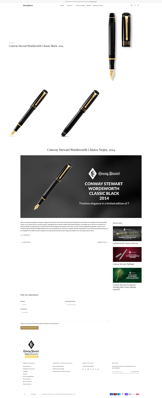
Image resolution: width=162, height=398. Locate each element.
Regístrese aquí (93, 1)
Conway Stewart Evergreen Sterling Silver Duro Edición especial (124, 287)
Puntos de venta (27, 384)
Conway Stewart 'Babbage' (123, 264)
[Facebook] (85, 369)
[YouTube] (96, 369)
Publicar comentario (29, 327)
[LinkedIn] (98, 369)
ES (25, 394)
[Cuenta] (132, 5)
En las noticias (26, 379)
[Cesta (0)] (138, 5)
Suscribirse (135, 371)
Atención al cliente (98, 5)
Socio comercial (27, 381)
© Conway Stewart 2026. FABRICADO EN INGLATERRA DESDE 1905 (58, 394)
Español (33, 394)
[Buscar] (135, 5)
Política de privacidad (58, 369)
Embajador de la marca (29, 369)
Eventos (25, 374)
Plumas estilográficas (28, 376)
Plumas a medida (80, 5)
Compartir (26, 235)
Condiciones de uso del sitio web (61, 371)
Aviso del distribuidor (58, 366)
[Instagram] (83, 369)
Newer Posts (102, 242)
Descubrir (69, 5)
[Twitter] (88, 369)
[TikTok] (90, 369)
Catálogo (25, 371)
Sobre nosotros (27, 366)
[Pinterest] (93, 369)
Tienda (62, 5)
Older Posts (26, 242)
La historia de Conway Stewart (125, 243)
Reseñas (89, 5)
